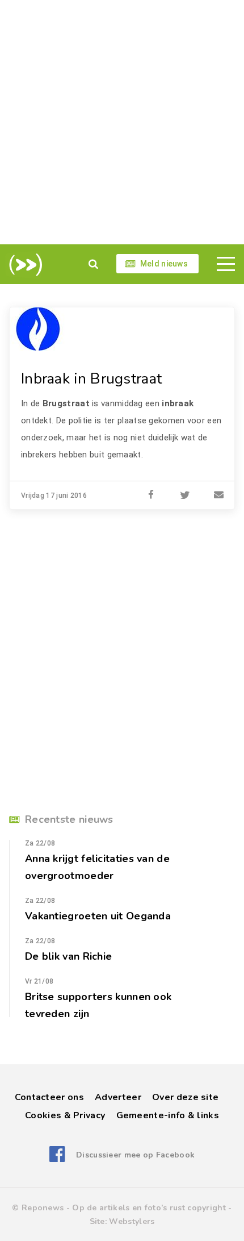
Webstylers (131, 1221)
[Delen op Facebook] (151, 495)
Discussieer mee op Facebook (135, 1155)
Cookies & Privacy (65, 1115)
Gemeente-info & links (167, 1115)
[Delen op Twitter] (185, 495)
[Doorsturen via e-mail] (219, 495)
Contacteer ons (49, 1097)
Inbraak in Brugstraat (91, 379)
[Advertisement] (122, 122)
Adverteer (118, 1097)
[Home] (23, 265)
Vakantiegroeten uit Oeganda (98, 916)
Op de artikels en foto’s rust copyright (149, 1207)
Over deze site (185, 1097)
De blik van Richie (68, 956)
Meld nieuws (164, 263)
